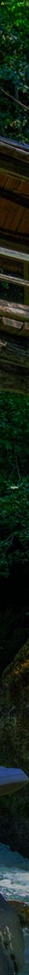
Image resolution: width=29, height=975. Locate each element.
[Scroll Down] (14, 973)
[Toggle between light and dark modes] (18, 3)
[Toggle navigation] (26, 3)
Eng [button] (22, 3)
